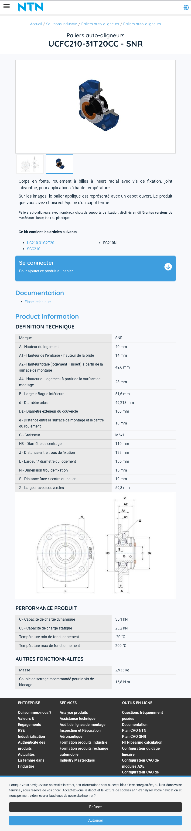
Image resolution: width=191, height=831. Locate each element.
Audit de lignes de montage (83, 724)
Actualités (26, 754)
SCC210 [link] (33, 249)
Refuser (95, 807)
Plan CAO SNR (134, 736)
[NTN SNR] (30, 7)
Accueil (36, 23)
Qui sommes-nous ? (34, 712)
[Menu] (6, 7)
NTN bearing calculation (142, 742)
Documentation (134, 724)
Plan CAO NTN (134, 730)
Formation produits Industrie (83, 742)
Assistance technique (78, 718)
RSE (21, 730)
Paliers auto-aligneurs (100, 23)
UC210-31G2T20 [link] (40, 243)
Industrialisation (31, 736)
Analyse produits (74, 712)
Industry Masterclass (77, 760)
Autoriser (95, 820)
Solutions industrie (61, 23)
